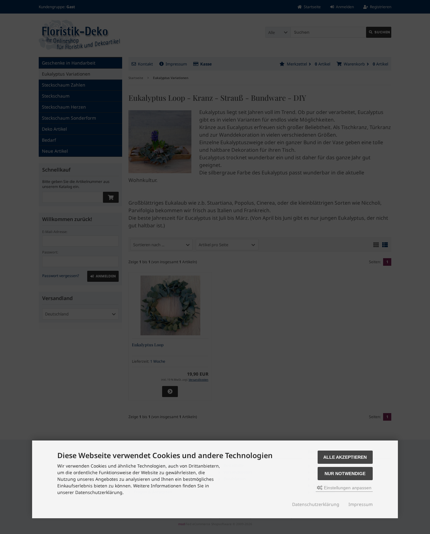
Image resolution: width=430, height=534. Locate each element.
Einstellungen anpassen (347, 487)
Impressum (360, 504)
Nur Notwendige (345, 473)
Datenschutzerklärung (315, 504)
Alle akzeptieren (345, 457)
